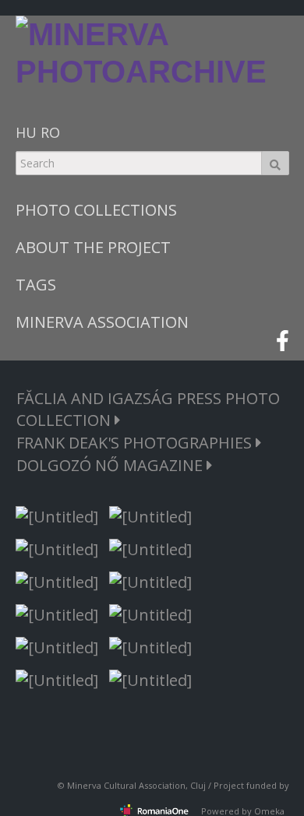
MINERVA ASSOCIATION (102, 321)
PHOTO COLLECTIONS (96, 209)
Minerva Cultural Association (126, 785)
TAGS (36, 284)
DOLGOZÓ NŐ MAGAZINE (111, 465)
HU (26, 132)
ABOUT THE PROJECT (93, 247)
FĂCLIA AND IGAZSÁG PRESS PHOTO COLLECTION (148, 409)
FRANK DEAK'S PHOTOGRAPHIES (136, 442)
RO (50, 132)
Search (275, 163)
